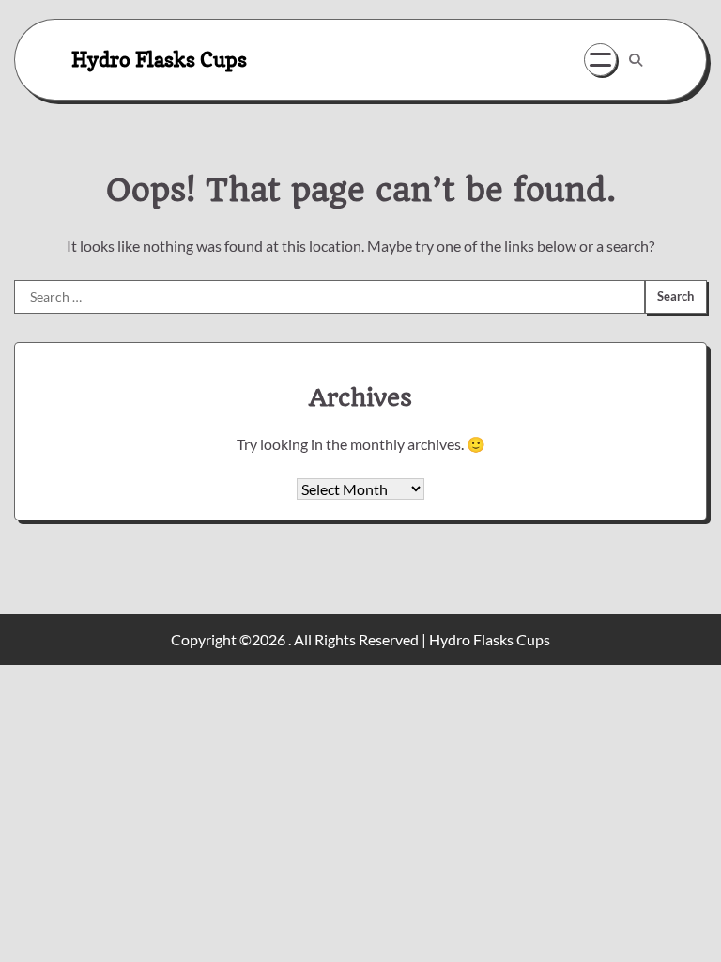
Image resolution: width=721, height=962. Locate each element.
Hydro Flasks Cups (159, 58)
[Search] (635, 60)
